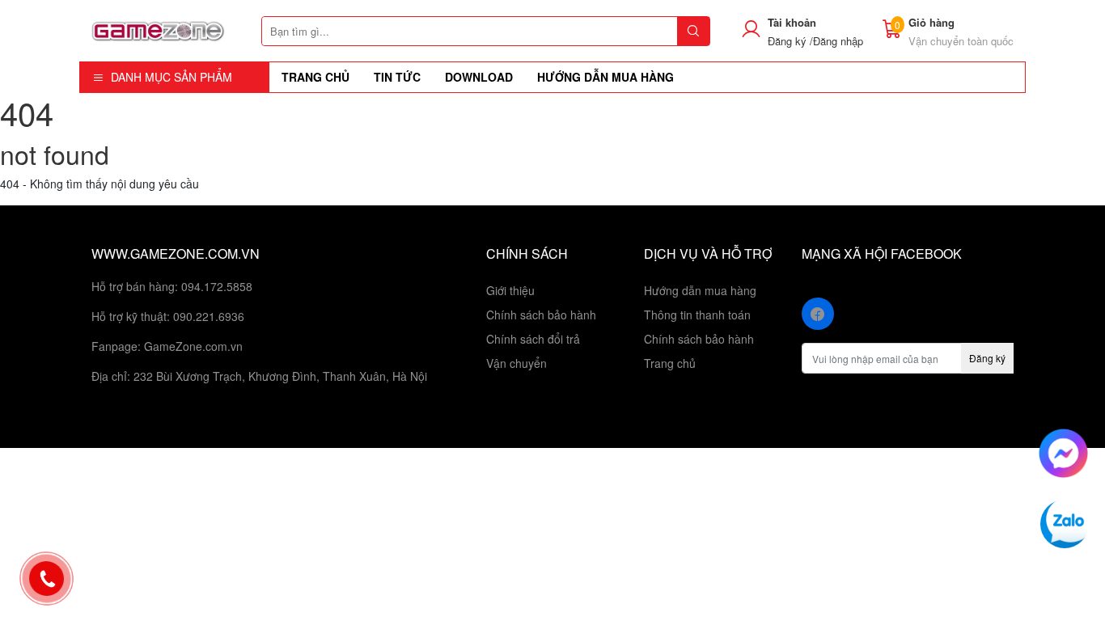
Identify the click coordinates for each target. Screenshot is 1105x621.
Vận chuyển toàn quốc (961, 41)
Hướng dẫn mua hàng (700, 290)
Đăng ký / (790, 41)
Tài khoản (792, 22)
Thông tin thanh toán (697, 314)
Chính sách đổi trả (533, 339)
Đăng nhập (838, 41)
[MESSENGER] (1063, 451)
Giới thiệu (510, 290)
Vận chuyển (516, 363)
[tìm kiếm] (693, 31)
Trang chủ (670, 363)
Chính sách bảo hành (541, 314)
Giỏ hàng (931, 22)
